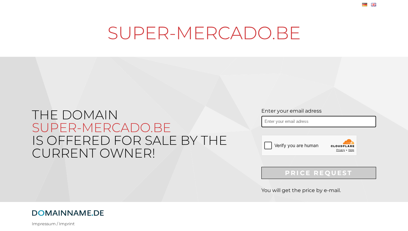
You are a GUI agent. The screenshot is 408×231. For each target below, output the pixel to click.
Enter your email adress (291, 111)
